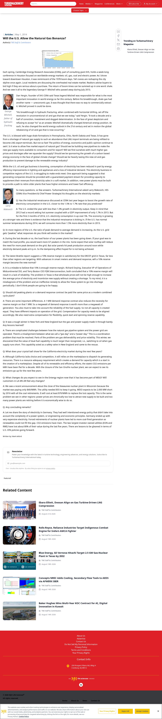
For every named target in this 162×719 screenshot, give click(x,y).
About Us (81, 635)
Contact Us (81, 641)
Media (88, 4)
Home (64, 700)
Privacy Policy (81, 647)
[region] (81, 711)
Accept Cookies (142, 711)
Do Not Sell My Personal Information (81, 644)
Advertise (81, 638)
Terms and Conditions (81, 650)
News (81, 4)
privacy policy (50, 468)
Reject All (125, 711)
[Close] (158, 711)
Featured (7, 478)
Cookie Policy (24, 716)
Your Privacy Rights (81, 653)
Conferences (109, 4)
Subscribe (101, 463)
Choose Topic (78, 10)
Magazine (99, 4)
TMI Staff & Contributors (51, 510)
